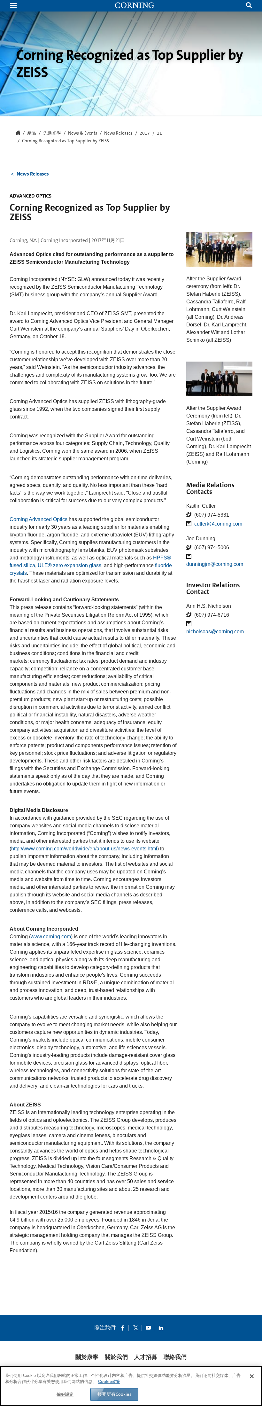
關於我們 (116, 1357)
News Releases (118, 133)
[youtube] (148, 1327)
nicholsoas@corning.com (215, 631)
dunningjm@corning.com (214, 564)
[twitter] (135, 1327)
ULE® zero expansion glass (69, 565)
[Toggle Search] (249, 6)
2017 (145, 133)
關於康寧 (86, 1357)
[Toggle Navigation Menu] (13, 6)
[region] (131, 1386)
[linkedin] (161, 1327)
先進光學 (52, 133)
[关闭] (252, 1376)
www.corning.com (51, 936)
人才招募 (145, 1357)
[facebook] (122, 1327)
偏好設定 (65, 1394)
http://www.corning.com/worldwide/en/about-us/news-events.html (84, 848)
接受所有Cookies (114, 1394)
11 (159, 133)
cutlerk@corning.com (218, 524)
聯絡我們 (175, 1357)
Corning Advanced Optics (38, 519)
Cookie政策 (109, 1381)
